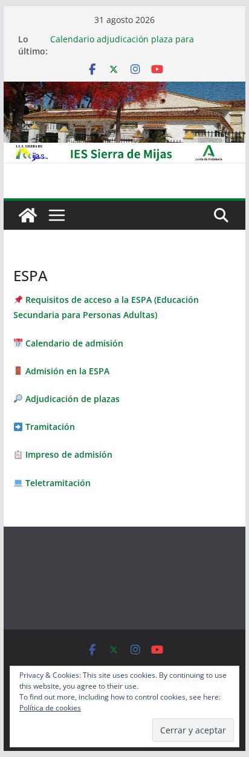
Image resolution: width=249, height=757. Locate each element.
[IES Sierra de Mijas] (124, 90)
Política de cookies (50, 708)
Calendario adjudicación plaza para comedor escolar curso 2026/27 (122, 45)
